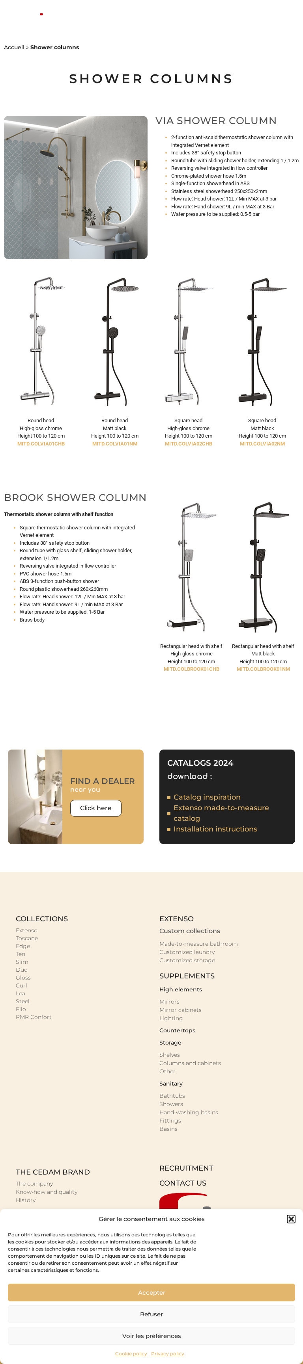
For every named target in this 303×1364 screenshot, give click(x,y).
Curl (21, 985)
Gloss (23, 977)
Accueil (14, 47)
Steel (23, 1001)
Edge (23, 946)
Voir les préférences (151, 1336)
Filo (21, 1009)
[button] (291, 1219)
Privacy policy (167, 1354)
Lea (20, 993)
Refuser (151, 1314)
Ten (20, 954)
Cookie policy (131, 1354)
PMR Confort (34, 1017)
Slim (22, 961)
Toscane (27, 938)
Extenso (26, 930)
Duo (22, 969)
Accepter (151, 1292)
